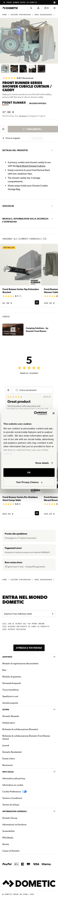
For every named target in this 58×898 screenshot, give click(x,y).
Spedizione (23, 116)
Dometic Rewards (10, 716)
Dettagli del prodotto (15, 150)
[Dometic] (10, 8)
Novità (15, 844)
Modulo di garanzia (11, 676)
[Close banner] (53, 413)
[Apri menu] (54, 8)
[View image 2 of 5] (14, 69)
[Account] (38, 8)
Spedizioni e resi (10, 696)
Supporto (7, 657)
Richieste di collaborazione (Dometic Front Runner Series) (26, 737)
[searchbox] (34, 390)
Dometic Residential (21, 752)
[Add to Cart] (37, 302)
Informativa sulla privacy (13, 778)
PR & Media (17, 837)
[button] (11, 138)
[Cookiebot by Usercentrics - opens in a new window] (35, 413)
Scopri (5, 709)
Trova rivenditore (10, 689)
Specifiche (8, 206)
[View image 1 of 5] (5, 69)
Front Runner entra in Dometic (22, 2)
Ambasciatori (8, 722)
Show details (42, 463)
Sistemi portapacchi (21, 15)
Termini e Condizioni (12, 798)
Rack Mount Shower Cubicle (30, 165)
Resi (4, 670)
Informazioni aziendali (14, 811)
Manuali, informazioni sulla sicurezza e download (25, 220)
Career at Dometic (20, 850)
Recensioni (7, 765)
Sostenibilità (8, 831)
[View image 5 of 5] (41, 69)
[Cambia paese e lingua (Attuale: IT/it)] (54, 2)
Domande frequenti (11, 683)
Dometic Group (19, 817)
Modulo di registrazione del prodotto (20, 663)
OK (29, 472)
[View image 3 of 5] (23, 69)
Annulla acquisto (10, 703)
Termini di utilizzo (10, 804)
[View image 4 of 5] (32, 69)
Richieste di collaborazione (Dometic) (20, 729)
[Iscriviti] (53, 614)
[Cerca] (31, 8)
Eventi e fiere (8, 758)
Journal (5, 745)
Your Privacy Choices (27, 482)
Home (4, 15)
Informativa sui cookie (12, 785)
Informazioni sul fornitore (14, 824)
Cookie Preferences (11, 791)
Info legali (8, 772)
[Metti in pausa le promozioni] (4, 2)
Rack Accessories (43, 15)
